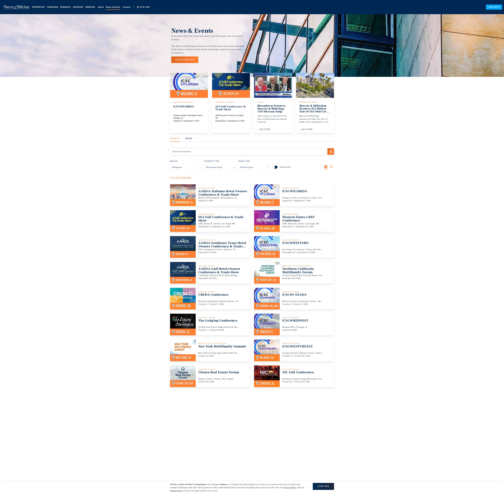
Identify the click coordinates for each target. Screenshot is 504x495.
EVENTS (175, 138)
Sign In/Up (494, 7)
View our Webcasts (184, 60)
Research (65, 7)
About (101, 7)
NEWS (189, 138)
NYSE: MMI (145, 7)
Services (90, 7)
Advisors (78, 7)
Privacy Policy (290, 487)
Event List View (331, 166)
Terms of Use (176, 491)
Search (330, 151)
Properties (38, 7)
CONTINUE (323, 486)
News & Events (113, 7)
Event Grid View (325, 166)
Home (16, 7)
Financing (52, 7)
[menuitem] (38, 7)
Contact (126, 7)
